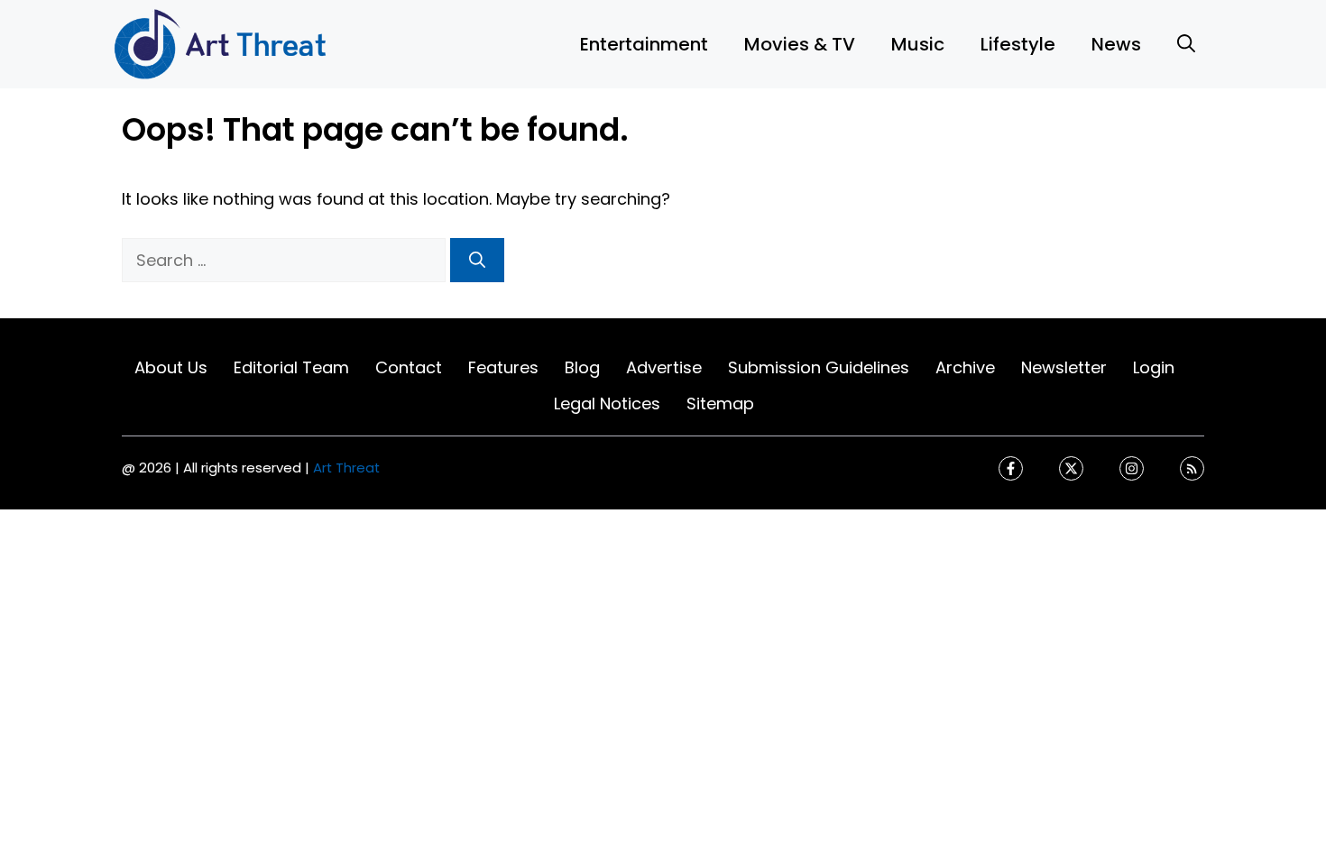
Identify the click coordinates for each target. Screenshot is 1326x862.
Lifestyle (1018, 44)
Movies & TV (799, 44)
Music (917, 44)
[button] (1186, 44)
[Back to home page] (221, 43)
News (1116, 44)
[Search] (477, 260)
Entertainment (644, 44)
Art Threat (346, 467)
